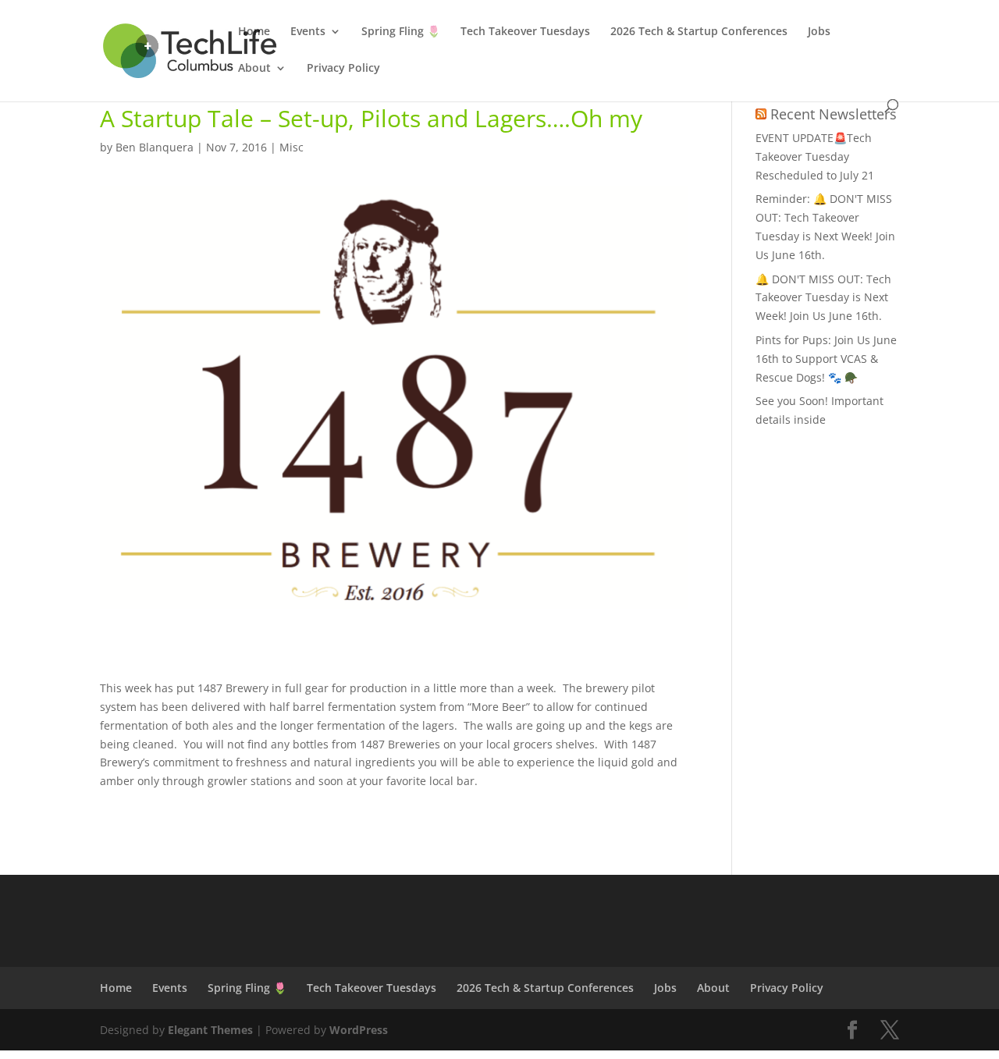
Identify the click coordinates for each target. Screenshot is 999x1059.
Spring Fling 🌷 (400, 32)
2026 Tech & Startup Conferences (698, 32)
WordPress (358, 1029)
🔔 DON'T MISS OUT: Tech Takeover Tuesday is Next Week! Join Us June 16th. (823, 298)
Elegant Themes (210, 1029)
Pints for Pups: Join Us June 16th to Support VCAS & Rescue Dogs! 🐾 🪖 (826, 358)
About (254, 68)
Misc (291, 147)
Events (307, 32)
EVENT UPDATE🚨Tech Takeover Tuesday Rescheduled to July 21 (814, 156)
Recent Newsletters (833, 114)
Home (254, 32)
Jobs (819, 32)
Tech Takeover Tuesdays (525, 32)
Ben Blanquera (155, 147)
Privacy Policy (343, 68)
